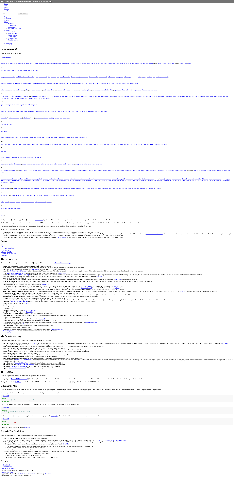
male (2, 144)
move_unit (96, 144)
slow (206, 179)
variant (18, 202)
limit (60, 137)
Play (5, 5)
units (44, 195)
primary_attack (61, 164)
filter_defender (105, 96)
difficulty (68, 83)
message (13, 144)
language (7, 137)
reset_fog (183, 170)
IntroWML (29, 303)
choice (68, 77)
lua (86, 137)
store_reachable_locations (89, 180)
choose (73, 77)
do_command (117, 83)
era (93, 90)
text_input (98, 188)
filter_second (168, 96)
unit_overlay (25, 195)
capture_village (30, 77)
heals (89, 111)
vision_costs (42, 202)
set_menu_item (106, 179)
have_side (47, 111)
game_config (5, 105)
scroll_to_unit (27, 179)
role (229, 170)
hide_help (94, 111)
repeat (155, 170)
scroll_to (20, 179)
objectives (14, 157)
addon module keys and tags (62, 263)
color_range (127, 77)
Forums (6, 9)
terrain (40, 118)
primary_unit (70, 164)
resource (220, 170)
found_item (42, 98)
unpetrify (57, 195)
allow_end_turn (98, 63)
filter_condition (95, 96)
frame (47, 98)
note (5, 151)
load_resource (70, 137)
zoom (2, 215)
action (139, 77)
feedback (20, 96)
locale (76, 137)
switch (3, 182)
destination (62, 83)
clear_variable (103, 77)
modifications (43, 144)
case (37, 77)
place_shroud (17, 164)
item (61, 118)
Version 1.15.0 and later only (19, 301)
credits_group (160, 77)
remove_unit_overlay (146, 170)
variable (7, 202)
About (6, 10)
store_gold (48, 180)
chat (58, 77)
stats (186, 63)
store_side (115, 180)
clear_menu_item (93, 77)
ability (194, 170)
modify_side (57, 144)
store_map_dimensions (74, 180)
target (2, 188)
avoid (189, 63)
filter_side (194, 96)
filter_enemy (113, 96)
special (182, 63)
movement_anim (125, 144)
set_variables (137, 179)
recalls (30, 170)
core (154, 77)
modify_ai (50, 144)
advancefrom (57, 63)
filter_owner (146, 96)
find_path (3, 98)
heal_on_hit (61, 111)
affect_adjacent (80, 63)
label (2, 137)
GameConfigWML (85, 286)
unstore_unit (63, 195)
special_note (10, 180)
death (16, 83)
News (6, 4)
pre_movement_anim (51, 164)
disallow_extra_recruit (94, 83)
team (6, 188)
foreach (36, 98)
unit (198, 170)
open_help (26, 157)
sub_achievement (225, 180)
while (2, 208)
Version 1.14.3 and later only (18, 271)
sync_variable (9, 182)
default (25, 83)
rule (2, 172)
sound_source (217, 179)
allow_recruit (119, 63)
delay (44, 83)
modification (34, 144)
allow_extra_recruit (109, 63)
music (166, 144)
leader (12, 137)
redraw (62, 170)
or (40, 157)
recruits (57, 170)
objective (7, 157)
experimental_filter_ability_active (123, 90)
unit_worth (39, 195)
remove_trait (136, 170)
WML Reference (12, 468)
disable (74, 83)
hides (105, 111)
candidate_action (21, 77)
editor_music (13, 90)
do (112, 83)
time (120, 188)
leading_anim (32, 137)
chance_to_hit (43, 77)
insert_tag (51, 118)
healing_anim (83, 111)
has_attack (16, 111)
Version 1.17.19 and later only (20, 275)
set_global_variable (96, 179)
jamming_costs (5, 124)
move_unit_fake (104, 144)
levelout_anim (49, 137)
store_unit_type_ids (197, 180)
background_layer (12, 70)
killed (5, 131)
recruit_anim (41, 170)
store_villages (207, 180)
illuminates (26, 118)
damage (3, 83)
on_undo (20, 157)
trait (138, 188)
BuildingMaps (35, 269)
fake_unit (11, 96)
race (2, 170)
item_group (66, 118)
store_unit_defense (162, 180)
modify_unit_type (83, 144)
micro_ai (18, 144)
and (133, 63)
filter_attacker (76, 96)
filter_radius (153, 96)
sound (210, 179)
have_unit (54, 111)
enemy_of (70, 90)
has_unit (22, 111)
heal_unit (67, 111)
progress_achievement (84, 164)
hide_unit (100, 111)
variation (23, 202)
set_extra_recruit (85, 179)
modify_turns (65, 144)
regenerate (68, 170)
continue (149, 77)
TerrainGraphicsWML (9, 331)
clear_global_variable (82, 77)
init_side (45, 118)
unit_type (32, 195)
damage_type (10, 83)
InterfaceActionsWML (29, 310)
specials (16, 180)
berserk (20, 70)
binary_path (26, 70)
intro (21, 118)
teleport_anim (26, 188)
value (2, 202)
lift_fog (56, 137)
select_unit (60, 179)
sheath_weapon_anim (148, 179)
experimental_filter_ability (105, 90)
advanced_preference (46, 63)
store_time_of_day (137, 180)
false (16, 96)
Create (6, 7)
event (96, 90)
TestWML (18, 382)
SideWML (183, 291)
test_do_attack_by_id (88, 188)
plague (24, 164)
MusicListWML (46, 284)
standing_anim (30, 180)
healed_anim (74, 111)
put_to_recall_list (97, 164)
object (2, 157)
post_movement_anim (37, 164)
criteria (166, 77)
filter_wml (225, 96)
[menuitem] (11, 23)
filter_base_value (86, 96)
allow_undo (127, 63)
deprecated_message (52, 83)
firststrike (16, 98)
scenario (3, 179)
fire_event (10, 98)
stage (24, 180)
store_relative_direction (104, 180)
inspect (57, 118)
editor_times (20, 90)
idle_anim (4, 118)
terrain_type (66, 188)
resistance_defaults (205, 170)
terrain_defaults (39, 188)
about (7, 63)
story (213, 180)
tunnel (158, 188)
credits (84, 90)
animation (145, 63)
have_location (40, 111)
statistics (37, 180)
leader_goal (18, 137)
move (90, 144)
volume (49, 202)
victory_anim (30, 202)
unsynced (71, 195)
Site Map (3, 472)
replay (159, 63)
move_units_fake (115, 144)
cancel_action (11, 77)
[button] (5, 17)
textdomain (105, 188)
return (225, 170)
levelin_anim (40, 137)
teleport (3, 180)
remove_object (93, 170)
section (54, 179)
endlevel (49, 90)
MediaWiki (48, 474)
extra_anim (154, 90)
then (114, 188)
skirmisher (198, 179)
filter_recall (161, 96)
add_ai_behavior (35, 63)
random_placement (9, 170)
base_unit (3, 70)
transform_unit (144, 188)
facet (2, 96)
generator (27, 427)
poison (28, 164)
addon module (39, 220)
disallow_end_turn (81, 83)
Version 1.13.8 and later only (154, 234)
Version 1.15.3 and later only (14, 273)
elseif (44, 90)
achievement (13, 63)
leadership (25, 137)
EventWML (99, 276)
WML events (117, 279)
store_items (55, 180)
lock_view (82, 137)
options (89, 90)
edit (2, 57)
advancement (65, 63)
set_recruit (115, 179)
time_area (124, 188)
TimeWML (29, 312)
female (26, 96)
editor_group (4, 90)
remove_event (75, 170)
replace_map (161, 170)
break (32, 70)
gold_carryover (32, 105)
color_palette (119, 77)
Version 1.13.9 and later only (22, 363)
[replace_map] (61, 273)
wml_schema (17, 208)
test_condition (77, 188)
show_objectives (186, 179)
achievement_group (23, 63)
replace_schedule (171, 170)
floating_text (23, 98)
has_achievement (30, 111)
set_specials (121, 179)
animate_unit (138, 63)
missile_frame (26, 144)
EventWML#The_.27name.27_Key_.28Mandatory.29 (110, 440)
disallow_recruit (106, 83)
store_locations (63, 180)
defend (29, 83)
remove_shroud (102, 170)
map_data (7, 144)
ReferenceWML (8, 466)
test (72, 188)
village (37, 202)
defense (39, 83)
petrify (11, 164)
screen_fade (9, 179)
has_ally (10, 111)
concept (34, 96)
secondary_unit (47, 179)
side (193, 179)
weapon (164, 63)
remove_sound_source (113, 170)
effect (26, 90)
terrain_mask (58, 188)
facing (6, 96)
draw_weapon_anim (132, 83)
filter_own (139, 96)
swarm (217, 180)
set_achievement (75, 179)
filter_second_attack (179, 96)
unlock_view (50, 195)
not (2, 151)
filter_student (201, 96)
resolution (215, 170)
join (11, 124)
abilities (3, 63)
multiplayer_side (159, 144)
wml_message (9, 208)
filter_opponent (130, 96)
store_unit (153, 180)
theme (110, 188)
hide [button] (3, 245)
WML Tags (7, 57)
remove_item (84, 170)
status (42, 180)
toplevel (134, 188)
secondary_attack (37, 179)
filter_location (122, 96)
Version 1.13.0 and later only (23, 359)
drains (124, 83)
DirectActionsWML (91, 322)
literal (63, 137)
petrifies (6, 164)
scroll (15, 179)
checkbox (63, 77)
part (2, 164)
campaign (4, 77)
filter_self (188, 96)
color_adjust (111, 77)
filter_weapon (218, 96)
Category (3, 468)
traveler (151, 188)
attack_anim (171, 63)
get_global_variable (15, 105)
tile (117, 188)
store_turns (146, 180)
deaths (20, 83)
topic (129, 188)
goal (22, 105)
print (76, 164)
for (32, 98)
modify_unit (73, 144)
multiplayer (150, 144)
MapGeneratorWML (57, 329)
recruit (35, 170)
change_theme (52, 77)
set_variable (129, 179)
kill (2, 131)
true (155, 188)
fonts (29, 98)
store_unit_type (186, 180)
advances (72, 63)
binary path (54, 416)
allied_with (90, 63)
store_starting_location (124, 180)
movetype (143, 144)
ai (85, 63)
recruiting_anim (49, 170)
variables (12, 202)
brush (36, 70)
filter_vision (209, 96)
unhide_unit (4, 195)
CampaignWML (62, 237)
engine (76, 90)
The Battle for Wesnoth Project (26, 474)
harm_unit (4, 111)
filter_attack (68, 96)
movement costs (135, 144)
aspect (151, 63)
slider (203, 179)
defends (34, 83)
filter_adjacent (46, 96)
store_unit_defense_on (174, 180)
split (21, 180)
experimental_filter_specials (142, 90)
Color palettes (7, 332)
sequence (66, 179)
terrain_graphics (49, 188)
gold (25, 105)
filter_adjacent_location (57, 96)
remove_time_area (126, 170)
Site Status (10, 472)
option (32, 157)
